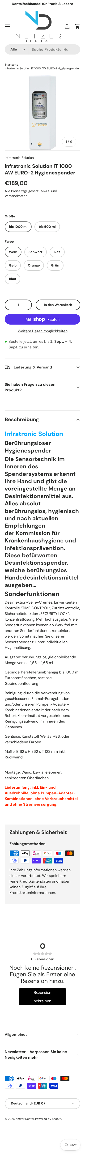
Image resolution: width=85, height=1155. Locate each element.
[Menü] (7, 26)
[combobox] (42, 49)
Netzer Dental (25, 1119)
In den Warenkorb (58, 305)
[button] (77, 26)
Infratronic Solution (19, 158)
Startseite (11, 65)
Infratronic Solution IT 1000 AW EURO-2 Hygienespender (42, 68)
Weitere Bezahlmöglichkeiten (43, 331)
